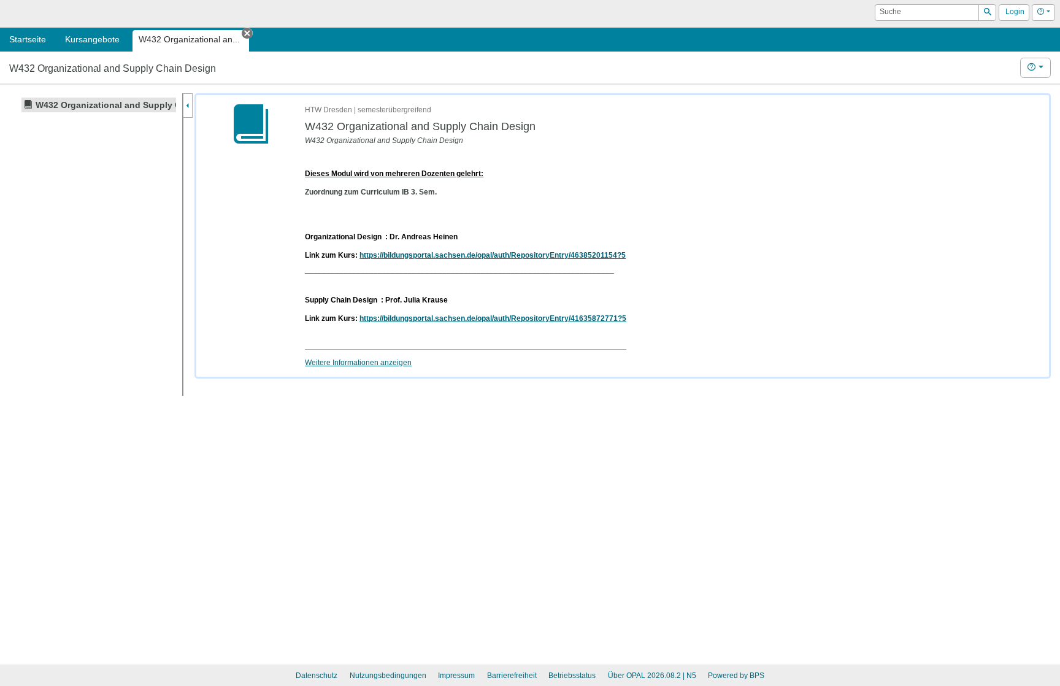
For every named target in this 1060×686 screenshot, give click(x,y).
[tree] (90, 105)
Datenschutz (316, 675)
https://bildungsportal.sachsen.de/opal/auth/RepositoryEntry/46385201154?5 (492, 255)
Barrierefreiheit (512, 675)
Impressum (456, 675)
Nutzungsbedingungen (388, 675)
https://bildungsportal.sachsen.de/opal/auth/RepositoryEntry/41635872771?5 (492, 318)
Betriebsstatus (572, 675)
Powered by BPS (736, 675)
